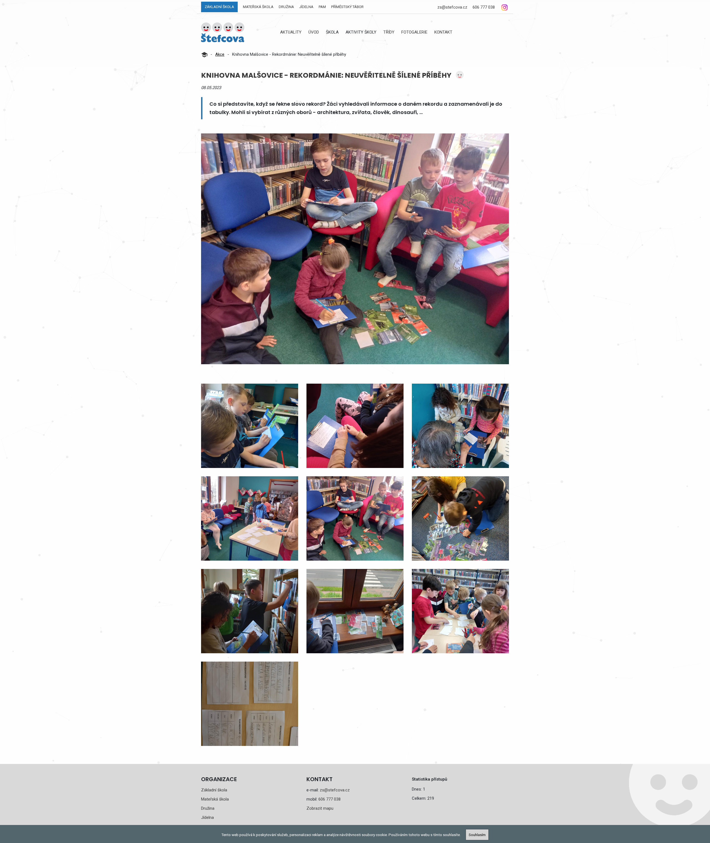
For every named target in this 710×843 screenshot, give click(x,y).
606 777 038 (484, 7)
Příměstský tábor (347, 7)
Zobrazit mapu (319, 808)
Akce (219, 54)
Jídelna (306, 7)
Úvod (313, 32)
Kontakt (443, 32)
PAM (322, 7)
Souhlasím (477, 834)
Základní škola (219, 7)
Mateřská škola (258, 7)
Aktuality (290, 32)
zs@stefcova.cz (452, 7)
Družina (286, 7)
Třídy (388, 32)
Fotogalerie (414, 32)
